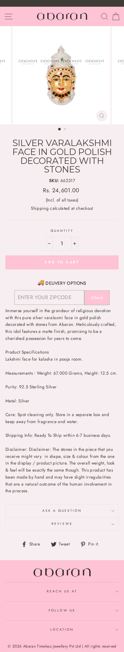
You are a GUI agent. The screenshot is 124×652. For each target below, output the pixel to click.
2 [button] (65, 129)
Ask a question (62, 510)
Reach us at (62, 591)
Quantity (62, 230)
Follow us (62, 610)
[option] (62, 75)
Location (62, 629)
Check (97, 297)
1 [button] (59, 129)
